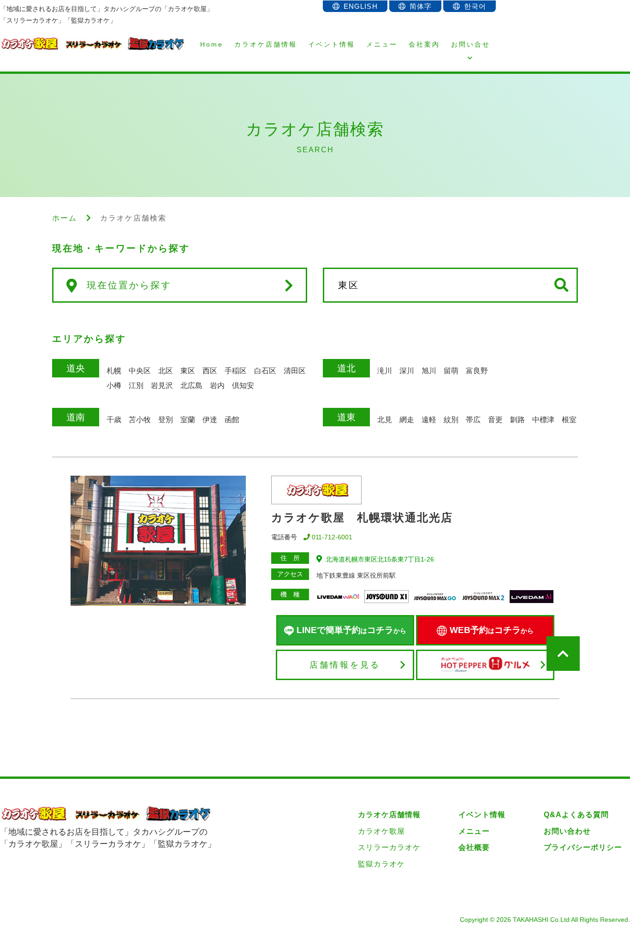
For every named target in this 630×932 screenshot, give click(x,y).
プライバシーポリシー (583, 847)
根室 (569, 420)
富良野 (477, 371)
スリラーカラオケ (389, 847)
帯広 (473, 420)
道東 (346, 417)
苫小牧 (140, 420)
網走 (406, 420)
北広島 (191, 385)
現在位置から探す (129, 285)
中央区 (140, 371)
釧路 (517, 420)
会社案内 (424, 44)
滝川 (384, 371)
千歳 (114, 420)
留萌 (451, 371)
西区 (209, 371)
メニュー (382, 44)
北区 (165, 371)
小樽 (114, 385)
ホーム (64, 218)
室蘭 (187, 420)
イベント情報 (331, 44)
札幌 (114, 371)
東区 (187, 371)
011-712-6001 (332, 537)
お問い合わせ (567, 831)
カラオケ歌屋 (381, 831)
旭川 (429, 371)
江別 (136, 385)
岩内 (217, 385)
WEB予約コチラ (492, 630)
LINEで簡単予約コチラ (351, 630)
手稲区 (236, 371)
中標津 (543, 420)
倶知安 (243, 385)
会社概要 (474, 847)
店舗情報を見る (344, 664)
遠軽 (429, 420)
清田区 (295, 371)
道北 (346, 368)
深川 (406, 371)
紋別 (451, 420)
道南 (75, 417)
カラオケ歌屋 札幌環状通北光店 (362, 517)
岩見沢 (162, 385)
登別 (165, 420)
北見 (384, 420)
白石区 (265, 371)
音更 (495, 420)
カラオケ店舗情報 (265, 44)
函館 (232, 420)
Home (211, 44)
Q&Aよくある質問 (576, 814)
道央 (75, 368)
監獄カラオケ (381, 864)
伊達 (209, 420)
